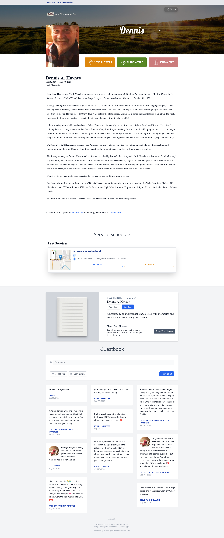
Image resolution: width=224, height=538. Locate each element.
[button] (60, 257)
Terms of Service (119, 526)
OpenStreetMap (115, 531)
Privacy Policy (105, 526)
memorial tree (76, 212)
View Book (113, 307)
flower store (115, 212)
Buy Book (128, 307)
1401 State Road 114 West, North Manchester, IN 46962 (102, 258)
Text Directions (97, 264)
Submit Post (167, 374)
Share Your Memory (164, 331)
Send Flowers (149, 264)
